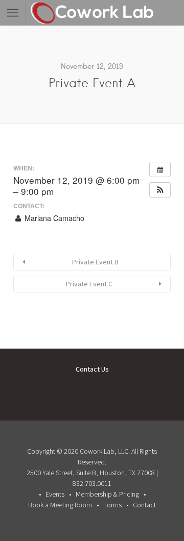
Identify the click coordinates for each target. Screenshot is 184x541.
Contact (144, 504)
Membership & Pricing (107, 494)
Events (54, 494)
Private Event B (95, 261)
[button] (160, 190)
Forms (112, 504)
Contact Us (92, 369)
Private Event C (89, 283)
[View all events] (160, 169)
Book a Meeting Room (60, 504)
